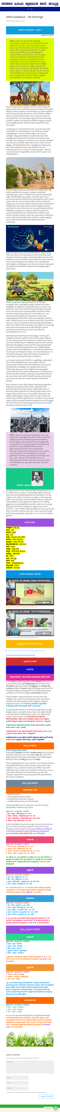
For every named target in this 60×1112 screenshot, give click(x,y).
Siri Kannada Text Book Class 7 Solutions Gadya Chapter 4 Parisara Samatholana (26, 651)
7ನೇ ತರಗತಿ (8, 21)
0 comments (21, 21)
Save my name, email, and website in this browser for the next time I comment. (26, 1093)
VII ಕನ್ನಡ (13, 21)
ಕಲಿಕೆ (17, 21)
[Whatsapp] (56, 1108)
